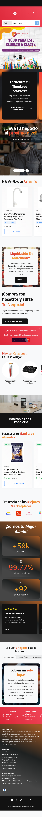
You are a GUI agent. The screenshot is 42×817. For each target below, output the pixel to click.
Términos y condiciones (10, 754)
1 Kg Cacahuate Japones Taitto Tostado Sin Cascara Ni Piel (14, 472)
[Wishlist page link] (29, 14)
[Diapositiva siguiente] (22, 170)
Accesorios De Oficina (11, 382)
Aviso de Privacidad (8, 760)
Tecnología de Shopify (28, 806)
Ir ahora (21, 280)
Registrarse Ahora (13, 321)
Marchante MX (17, 806)
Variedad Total (9, 657)
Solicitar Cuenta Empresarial (18, 108)
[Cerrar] (39, 328)
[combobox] (26, 23)
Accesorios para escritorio (29, 382)
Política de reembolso (9, 765)
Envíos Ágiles (23, 657)
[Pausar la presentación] (27, 170)
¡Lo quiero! (20, 483)
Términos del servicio (9, 763)
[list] (21, 96)
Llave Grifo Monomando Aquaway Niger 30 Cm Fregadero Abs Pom (14, 216)
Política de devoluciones (10, 757)
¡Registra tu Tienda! (8, 768)
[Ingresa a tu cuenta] (34, 13)
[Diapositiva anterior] (15, 170)
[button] (3, 13)
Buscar (4, 752)
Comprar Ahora (27, 155)
